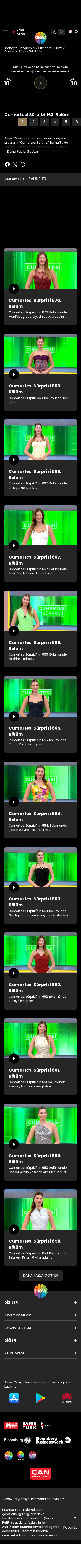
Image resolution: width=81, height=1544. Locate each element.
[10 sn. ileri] (73, 81)
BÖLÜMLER (14, 178)
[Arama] (76, 32)
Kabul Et (70, 1527)
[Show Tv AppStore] (14, 1398)
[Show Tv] (41, 38)
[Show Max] (33, 1456)
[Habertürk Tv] (30, 1425)
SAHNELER (37, 178)
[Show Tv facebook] (7, 164)
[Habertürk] (11, 1425)
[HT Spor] (45, 1425)
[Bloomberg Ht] (17, 1440)
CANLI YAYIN (20, 31)
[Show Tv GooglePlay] (40, 1398)
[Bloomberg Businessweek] (53, 1440)
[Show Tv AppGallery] (67, 1398)
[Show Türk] (20, 1456)
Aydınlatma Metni (17, 1527)
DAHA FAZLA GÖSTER (40, 1275)
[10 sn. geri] (7, 81)
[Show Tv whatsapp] (23, 164)
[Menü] (5, 32)
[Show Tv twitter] (15, 164)
